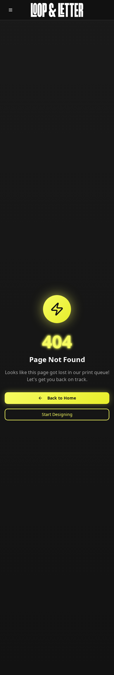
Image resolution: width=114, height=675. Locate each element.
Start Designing (57, 414)
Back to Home (61, 398)
